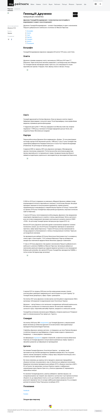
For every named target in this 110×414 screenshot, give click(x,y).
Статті (45, 4)
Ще (85, 4)
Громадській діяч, (29, 16)
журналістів (38, 338)
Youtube (25, 394)
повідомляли (44, 322)
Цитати (29, 41)
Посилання (30, 43)
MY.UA (11, 3)
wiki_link (9, 39)
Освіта (29, 33)
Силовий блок (39, 16)
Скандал (29, 39)
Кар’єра (29, 37)
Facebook (26, 390)
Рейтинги (22, 4)
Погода (64, 4)
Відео (50, 4)
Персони (10, 9)
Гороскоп (79, 4)
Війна (32, 4)
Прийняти (98, 411)
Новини (38, 4)
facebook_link (11, 39)
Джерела (17, 9)
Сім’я (28, 35)
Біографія (30, 31)
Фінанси (71, 4)
